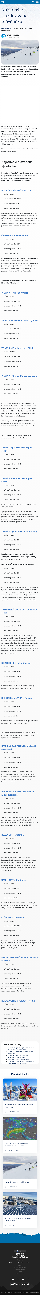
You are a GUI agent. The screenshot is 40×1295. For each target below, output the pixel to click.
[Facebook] (28, 1279)
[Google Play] (15, 1284)
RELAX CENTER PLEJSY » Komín (18, 1000)
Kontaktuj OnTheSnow (20, 1257)
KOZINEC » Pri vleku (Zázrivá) (16, 662)
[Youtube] (13, 1279)
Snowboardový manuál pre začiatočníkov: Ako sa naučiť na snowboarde (21, 1049)
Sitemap (20, 1271)
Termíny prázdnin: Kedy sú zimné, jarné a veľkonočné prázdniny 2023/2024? (21, 1062)
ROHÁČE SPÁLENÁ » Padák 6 (16, 190)
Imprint (19, 1265)
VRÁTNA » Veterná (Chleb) (14, 292)
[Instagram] (23, 1279)
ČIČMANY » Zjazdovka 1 (13, 917)
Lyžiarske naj (7, 28)
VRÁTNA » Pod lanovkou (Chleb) (17, 348)
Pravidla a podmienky (20, 1269)
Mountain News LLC (19, 1292)
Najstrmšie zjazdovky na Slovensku (19, 1059)
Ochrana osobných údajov (20, 1267)
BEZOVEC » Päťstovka (12, 834)
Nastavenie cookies (20, 1273)
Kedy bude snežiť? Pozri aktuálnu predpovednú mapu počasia (18, 1056)
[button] (20, 1251)
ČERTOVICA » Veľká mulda (14, 235)
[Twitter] (18, 1279)
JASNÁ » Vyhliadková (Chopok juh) (19, 531)
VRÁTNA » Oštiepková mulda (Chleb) (19, 320)
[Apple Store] (25, 1284)
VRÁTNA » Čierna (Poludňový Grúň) (19, 375)
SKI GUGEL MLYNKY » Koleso (16, 697)
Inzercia (20, 1260)
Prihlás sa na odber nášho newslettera (20, 1263)
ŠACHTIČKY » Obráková (13, 879)
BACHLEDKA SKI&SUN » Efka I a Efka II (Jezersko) (17, 793)
